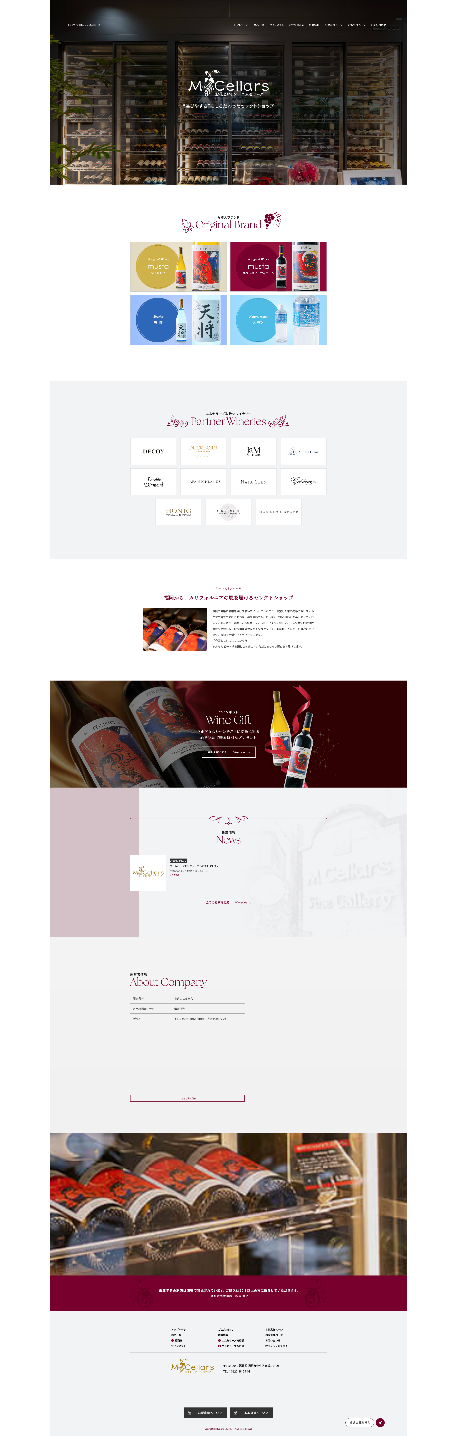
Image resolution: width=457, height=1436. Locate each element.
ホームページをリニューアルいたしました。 (194, 866)
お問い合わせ (378, 25)
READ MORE (228, 902)
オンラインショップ (259, 25)
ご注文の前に (296, 25)
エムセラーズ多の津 (233, 1346)
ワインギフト (277, 25)
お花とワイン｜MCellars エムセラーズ (84, 25)
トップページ (241, 25)
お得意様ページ (333, 25)
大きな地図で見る (187, 1098)
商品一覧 (176, 1335)
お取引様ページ (357, 25)
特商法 (178, 1340)
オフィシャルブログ (276, 1346)
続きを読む (175, 874)
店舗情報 (314, 25)
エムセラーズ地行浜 (233, 1340)
